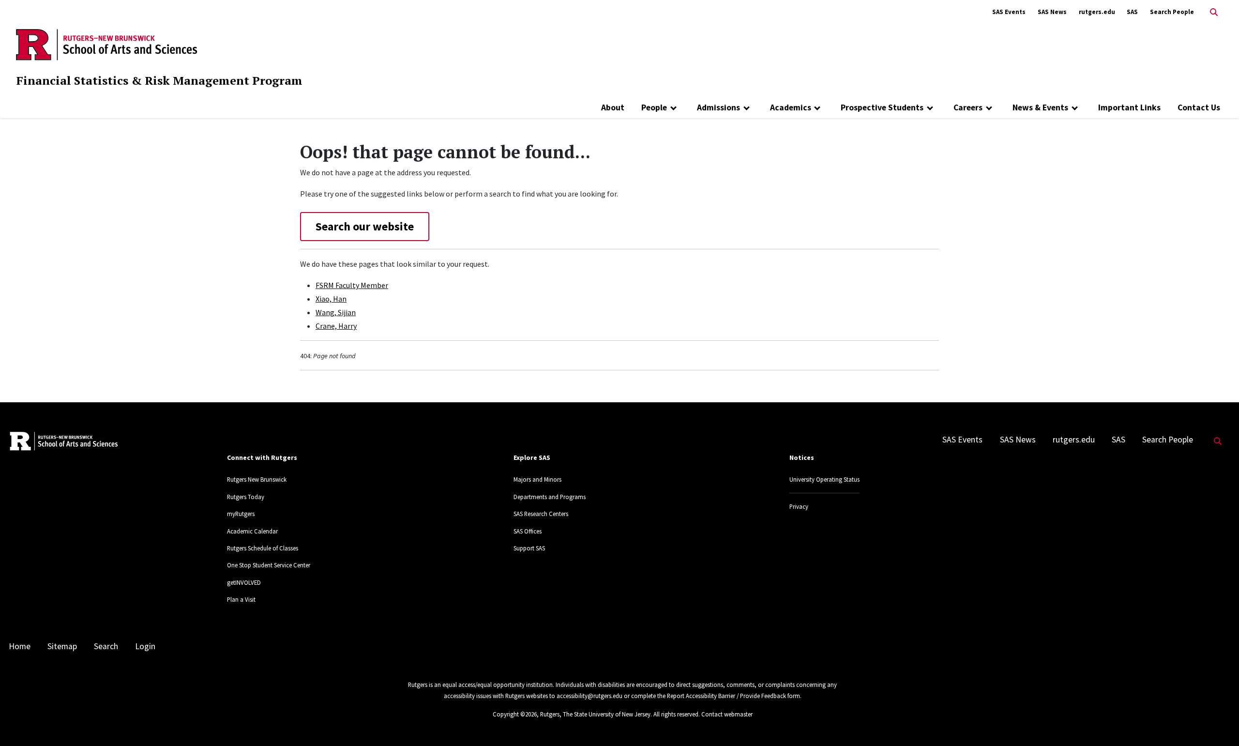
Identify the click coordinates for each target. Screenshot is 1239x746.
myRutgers (241, 514)
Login (145, 646)
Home (19, 646)
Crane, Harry (336, 326)
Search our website (365, 226)
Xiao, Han (331, 299)
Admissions (718, 107)
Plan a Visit (241, 599)
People (654, 107)
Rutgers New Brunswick (257, 479)
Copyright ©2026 (515, 714)
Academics (790, 107)
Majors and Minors (537, 479)
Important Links (1129, 107)
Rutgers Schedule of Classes (262, 548)
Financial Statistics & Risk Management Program (159, 80)
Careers (967, 107)
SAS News (1052, 12)
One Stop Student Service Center (268, 565)
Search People (1172, 12)
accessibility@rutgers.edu (589, 696)
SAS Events (1009, 12)
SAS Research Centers (541, 514)
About (612, 107)
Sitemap (62, 646)
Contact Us (1199, 107)
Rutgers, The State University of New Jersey (595, 714)
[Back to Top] (1218, 722)
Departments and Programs (550, 497)
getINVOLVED (244, 582)
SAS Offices (528, 531)
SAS (1132, 12)
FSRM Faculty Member (352, 285)
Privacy (798, 506)
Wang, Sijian (336, 312)
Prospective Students (882, 107)
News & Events (1040, 107)
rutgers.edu (1097, 12)
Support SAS (529, 548)
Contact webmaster (727, 714)
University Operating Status (824, 479)
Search (106, 646)
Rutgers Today (245, 497)
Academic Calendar (252, 531)
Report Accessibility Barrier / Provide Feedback (726, 696)
